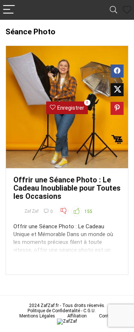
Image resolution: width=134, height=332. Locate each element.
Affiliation (77, 316)
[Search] (113, 10)
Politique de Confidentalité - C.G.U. (62, 310)
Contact (107, 316)
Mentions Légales (37, 316)
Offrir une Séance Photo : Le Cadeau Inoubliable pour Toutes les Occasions (67, 188)
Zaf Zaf (31, 211)
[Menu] (9, 10)
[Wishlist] (126, 10)
